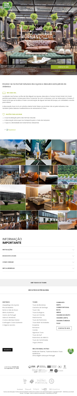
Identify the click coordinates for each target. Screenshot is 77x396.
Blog (58, 310)
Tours (31, 5)
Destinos (24, 5)
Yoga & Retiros (37, 343)
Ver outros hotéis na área (38, 290)
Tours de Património (39, 320)
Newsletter (7, 350)
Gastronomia (37, 318)
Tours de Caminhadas (40, 340)
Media (58, 312)
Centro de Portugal (9, 315)
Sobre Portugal (62, 307)
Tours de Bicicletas (39, 305)
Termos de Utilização (9, 392)
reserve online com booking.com (62, 71)
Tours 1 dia (36, 310)
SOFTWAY (54, 393)
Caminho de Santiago (40, 308)
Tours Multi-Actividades (40, 323)
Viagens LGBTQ (62, 318)
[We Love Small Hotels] (7, 6)
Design (35, 32)
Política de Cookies (34, 392)
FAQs (58, 323)
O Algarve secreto (9, 325)
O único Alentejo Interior (11, 320)
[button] (38, 250)
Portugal (51, 5)
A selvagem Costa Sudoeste (12, 323)
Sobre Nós (60, 5)
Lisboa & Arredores (9, 318)
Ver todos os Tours (38, 283)
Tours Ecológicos (38, 313)
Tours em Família (38, 315)
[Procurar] (68, 5)
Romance (35, 328)
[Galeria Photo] (64, 152)
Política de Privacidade (22, 392)
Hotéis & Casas (40, 5)
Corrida (35, 330)
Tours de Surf (37, 335)
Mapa (58, 305)
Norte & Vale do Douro (10, 310)
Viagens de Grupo (63, 315)
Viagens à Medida (63, 321)
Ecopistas (35, 325)
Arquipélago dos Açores (11, 305)
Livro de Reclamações (46, 392)
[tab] (38, 250)
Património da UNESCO (40, 338)
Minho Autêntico (8, 313)
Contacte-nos (63, 67)
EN (73, 5)
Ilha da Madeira (8, 308)
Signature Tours (38, 333)
